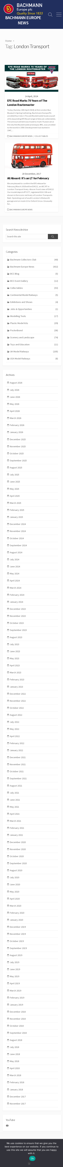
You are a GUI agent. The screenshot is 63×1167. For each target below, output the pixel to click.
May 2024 (14, 573)
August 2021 (16, 785)
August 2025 (16, 467)
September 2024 (18, 545)
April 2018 (15, 1068)
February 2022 (17, 743)
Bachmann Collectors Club (34, 259)
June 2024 (15, 566)
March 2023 (15, 672)
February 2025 (17, 509)
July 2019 (14, 962)
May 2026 (14, 403)
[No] (29, 1163)
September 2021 (18, 778)
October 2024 (17, 538)
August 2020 (16, 870)
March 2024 (15, 587)
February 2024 (17, 594)
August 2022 (16, 714)
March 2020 (15, 905)
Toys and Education (34, 344)
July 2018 (14, 1047)
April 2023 (15, 665)
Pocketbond (34, 330)
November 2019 (18, 933)
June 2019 (15, 969)
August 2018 (16, 1040)
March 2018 (15, 1075)
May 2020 (14, 891)
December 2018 (18, 1011)
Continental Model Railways (34, 294)
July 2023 (14, 644)
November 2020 (18, 849)
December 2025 (18, 439)
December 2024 (18, 524)
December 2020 (18, 842)
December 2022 (18, 693)
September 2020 (18, 863)
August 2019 (16, 955)
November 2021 (18, 764)
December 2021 (18, 757)
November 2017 (18, 1103)
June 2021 (15, 799)
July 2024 (14, 559)
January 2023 (16, 686)
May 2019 (14, 976)
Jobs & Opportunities (34, 309)
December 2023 (18, 608)
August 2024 (16, 552)
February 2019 (17, 997)
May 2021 (14, 806)
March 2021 (15, 820)
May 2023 (14, 658)
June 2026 (15, 396)
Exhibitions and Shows (34, 302)
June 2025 (15, 481)
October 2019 (17, 941)
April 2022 (15, 736)
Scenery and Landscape (34, 337)
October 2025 (17, 453)
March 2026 (15, 418)
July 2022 (14, 721)
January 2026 (16, 432)
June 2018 (15, 1054)
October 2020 (17, 856)
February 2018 (17, 1082)
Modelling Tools (34, 316)
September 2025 (18, 460)
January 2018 (16, 1089)
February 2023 (17, 679)
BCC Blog (34, 273)
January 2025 (16, 517)
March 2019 (15, 990)
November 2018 (18, 1018)
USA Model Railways (34, 358)
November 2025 (18, 446)
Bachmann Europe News (21, 136)
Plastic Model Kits (34, 323)
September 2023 (18, 630)
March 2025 (15, 502)
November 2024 (18, 531)
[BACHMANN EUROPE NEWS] (23, 9)
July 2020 (14, 877)
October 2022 (17, 707)
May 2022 (14, 728)
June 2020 (15, 884)
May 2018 (14, 1061)
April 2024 (15, 580)
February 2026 (17, 425)
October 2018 (17, 1025)
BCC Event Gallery (34, 280)
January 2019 (16, 1004)
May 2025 (14, 488)
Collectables (41, 136)
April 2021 (15, 813)
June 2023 (15, 651)
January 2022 (16, 750)
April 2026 (15, 411)
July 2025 (14, 474)
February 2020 (17, 912)
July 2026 (14, 389)
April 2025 (15, 495)
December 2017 (18, 1096)
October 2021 (17, 771)
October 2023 (17, 623)
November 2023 (18, 615)
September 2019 (18, 948)
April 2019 (15, 983)
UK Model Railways (34, 351)
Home (8, 40)
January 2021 (16, 834)
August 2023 (16, 637)
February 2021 (17, 827)
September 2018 (18, 1032)
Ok (32, 1158)
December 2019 (18, 926)
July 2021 (14, 792)
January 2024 (16, 601)
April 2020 (15, 898)
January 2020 (16, 919)
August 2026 (16, 382)
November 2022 (18, 700)
